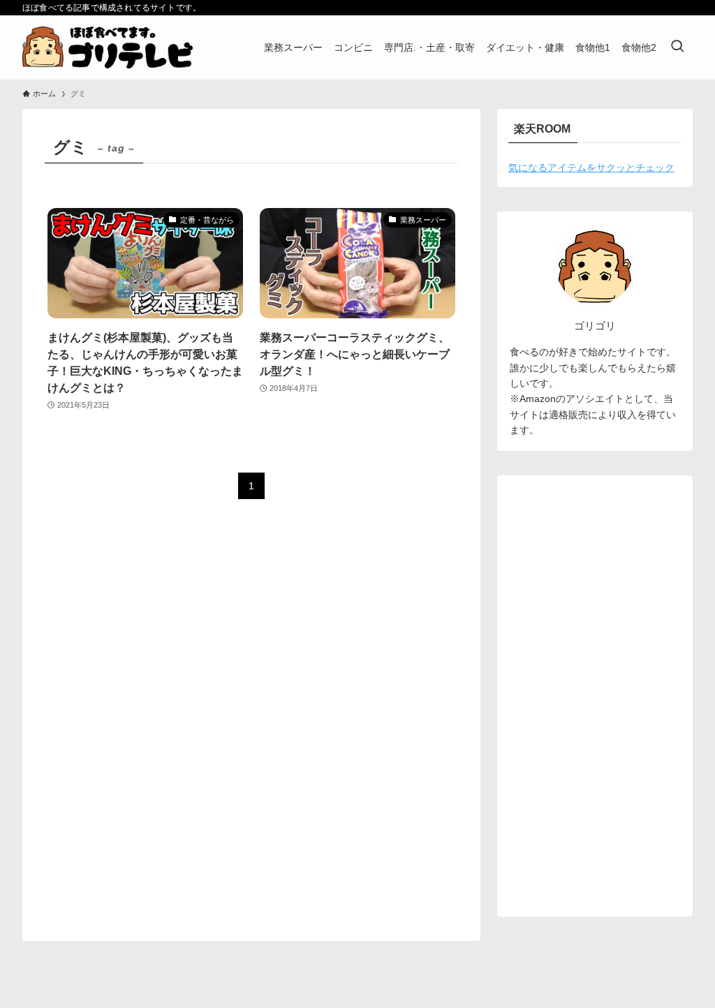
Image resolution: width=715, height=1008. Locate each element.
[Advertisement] (594, 696)
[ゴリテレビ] (107, 47)
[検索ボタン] (677, 47)
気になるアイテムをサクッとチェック (591, 167)
